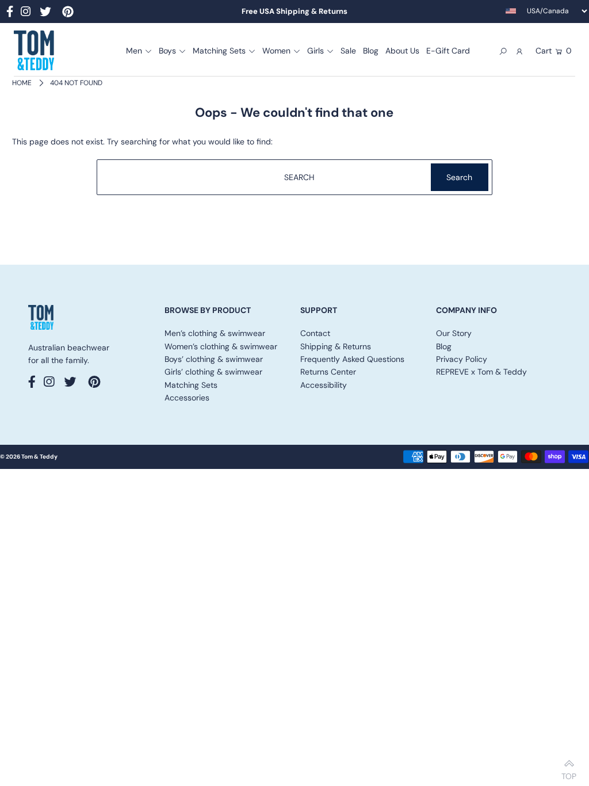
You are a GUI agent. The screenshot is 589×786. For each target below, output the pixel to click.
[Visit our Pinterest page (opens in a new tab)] (67, 13)
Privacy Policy (461, 359)
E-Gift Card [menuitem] (448, 50)
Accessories (187, 397)
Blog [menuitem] (370, 50)
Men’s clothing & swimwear (215, 333)
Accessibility (323, 385)
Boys (167, 50)
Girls (315, 50)
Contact (315, 333)
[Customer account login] (519, 50)
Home (22, 82)
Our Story (454, 333)
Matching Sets (219, 50)
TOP (568, 772)
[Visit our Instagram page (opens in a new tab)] (25, 13)
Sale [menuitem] (348, 50)
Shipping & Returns (335, 346)
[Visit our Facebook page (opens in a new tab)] (9, 13)
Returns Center (328, 372)
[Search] (503, 50)
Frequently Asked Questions (352, 359)
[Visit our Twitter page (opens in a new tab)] (45, 13)
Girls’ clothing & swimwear (213, 372)
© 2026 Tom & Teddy (29, 456)
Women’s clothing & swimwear (221, 346)
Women (276, 50)
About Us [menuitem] (402, 50)
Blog (444, 346)
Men (134, 50)
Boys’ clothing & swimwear (214, 359)
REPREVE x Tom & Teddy (481, 372)
